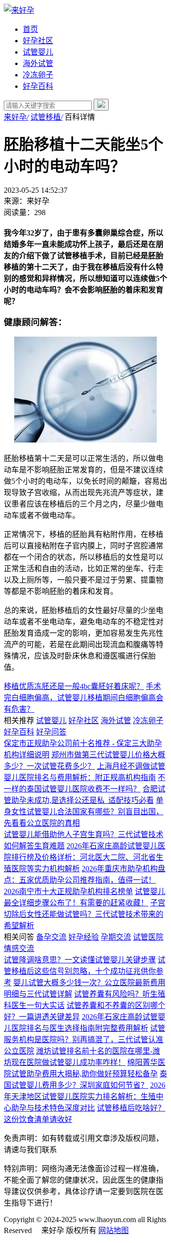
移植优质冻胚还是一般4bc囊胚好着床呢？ (74, 686)
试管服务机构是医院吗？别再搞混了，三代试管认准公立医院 (84, 1039)
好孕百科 (38, 86)
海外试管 (38, 63)
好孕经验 (83, 937)
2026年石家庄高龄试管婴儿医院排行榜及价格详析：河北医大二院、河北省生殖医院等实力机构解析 (84, 857)
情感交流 (19, 948)
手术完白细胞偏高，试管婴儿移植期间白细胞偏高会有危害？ (83, 697)
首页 (30, 29)
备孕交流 (51, 937)
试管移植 (46, 117)
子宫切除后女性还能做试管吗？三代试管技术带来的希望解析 (84, 914)
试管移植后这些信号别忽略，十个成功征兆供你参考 (84, 971)
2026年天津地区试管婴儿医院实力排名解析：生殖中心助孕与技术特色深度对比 (84, 1096)
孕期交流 (116, 937)
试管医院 (148, 937)
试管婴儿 (38, 52)
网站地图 (113, 1230)
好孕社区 (38, 41)
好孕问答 (51, 732)
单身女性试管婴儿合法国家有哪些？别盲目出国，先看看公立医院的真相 (83, 811)
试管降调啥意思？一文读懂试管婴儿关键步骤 (80, 960)
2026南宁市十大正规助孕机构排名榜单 (68, 891)
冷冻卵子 (38, 75)
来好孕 (16, 117)
